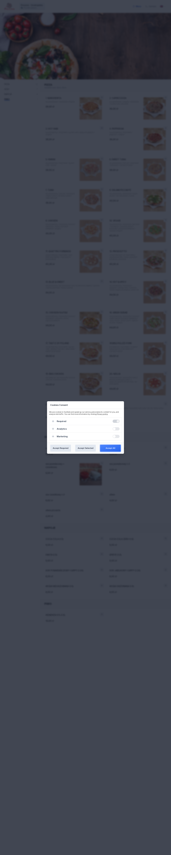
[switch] (116, 421)
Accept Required (60, 448)
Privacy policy (102, 414)
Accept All (110, 448)
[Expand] (53, 421)
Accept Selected (85, 448)
